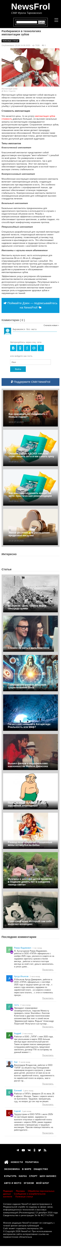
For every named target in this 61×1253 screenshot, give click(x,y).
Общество (41, 1168)
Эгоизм (29, 1182)
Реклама (20, 1191)
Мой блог (42, 1182)
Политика (32, 1161)
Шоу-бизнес (48, 1175)
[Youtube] (23, 1150)
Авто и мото (12, 1182)
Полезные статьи (10, 41)
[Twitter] (39, 1150)
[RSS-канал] (45, 1150)
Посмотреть (47, 970)
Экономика (12, 1168)
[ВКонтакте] (29, 1150)
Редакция (8, 1191)
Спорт (33, 1175)
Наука (23, 1175)
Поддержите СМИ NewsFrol (31, 381)
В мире (26, 1168)
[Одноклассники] (34, 1150)
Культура (10, 1175)
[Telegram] (17, 1150)
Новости (17, 1161)
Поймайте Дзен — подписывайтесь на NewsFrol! (32, 305)
